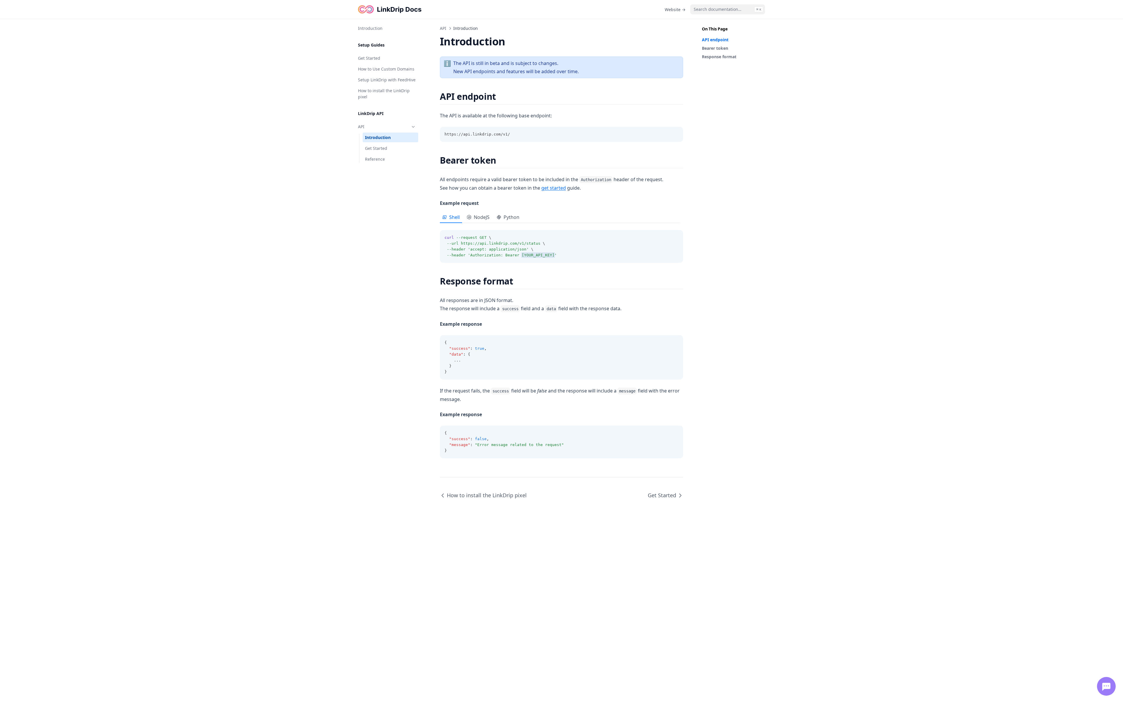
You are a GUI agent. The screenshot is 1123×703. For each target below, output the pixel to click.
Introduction (370, 28)
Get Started (369, 58)
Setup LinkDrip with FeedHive (387, 80)
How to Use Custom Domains (386, 69)
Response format (719, 56)
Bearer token (715, 48)
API (361, 126)
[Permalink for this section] (501, 96)
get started (553, 188)
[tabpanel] (561, 243)
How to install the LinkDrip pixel (384, 94)
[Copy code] (675, 134)
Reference (375, 159)
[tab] (451, 217)
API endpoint (715, 39)
